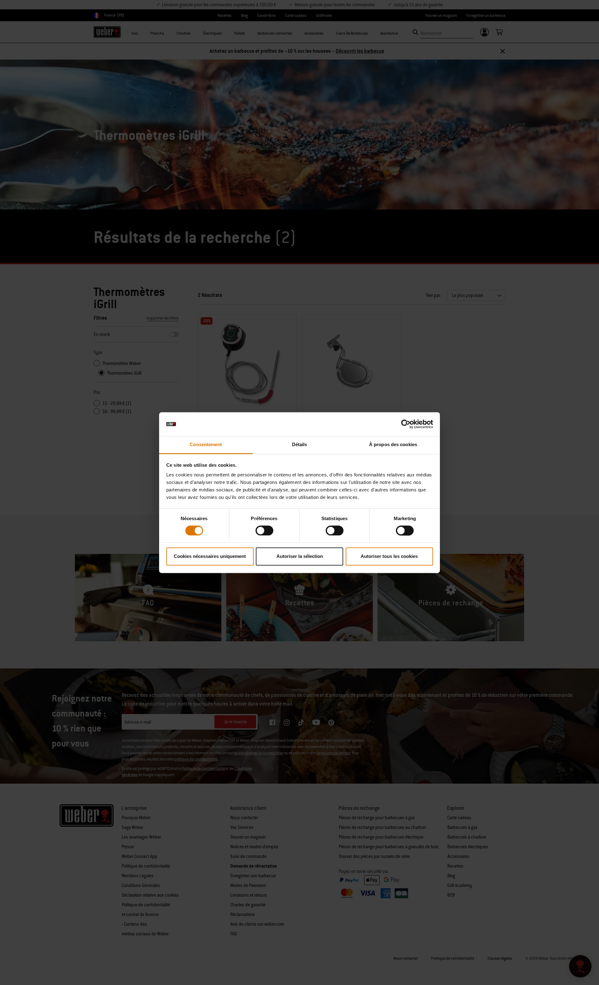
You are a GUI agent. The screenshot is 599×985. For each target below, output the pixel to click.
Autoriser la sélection (299, 556)
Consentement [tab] (206, 444)
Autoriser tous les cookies (389, 556)
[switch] (264, 530)
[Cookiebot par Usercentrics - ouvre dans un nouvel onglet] (405, 424)
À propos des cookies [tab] (393, 444)
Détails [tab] (299, 444)
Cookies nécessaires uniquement (210, 556)
